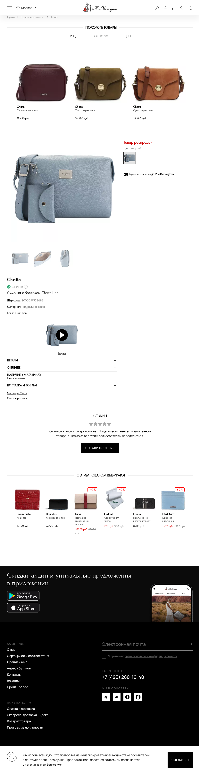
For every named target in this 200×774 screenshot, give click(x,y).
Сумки (11, 17)
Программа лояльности (25, 727)
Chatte (54, 17)
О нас (11, 649)
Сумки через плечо (32, 17)
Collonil (111, 518)
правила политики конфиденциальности (151, 656)
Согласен (180, 760)
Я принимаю (142, 656)
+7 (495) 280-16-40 (123, 677)
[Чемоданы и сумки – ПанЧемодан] (100, 7)
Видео (62, 353)
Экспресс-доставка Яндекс (27, 715)
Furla (81, 519)
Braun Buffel (24, 516)
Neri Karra (168, 518)
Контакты (14, 674)
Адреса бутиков (19, 668)
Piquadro (55, 516)
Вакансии (14, 681)
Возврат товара (19, 721)
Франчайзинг (17, 662)
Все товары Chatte (17, 393)
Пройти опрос (17, 687)
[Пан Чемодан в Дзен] (127, 697)
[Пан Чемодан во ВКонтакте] (117, 697)
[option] (42, 85)
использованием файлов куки (43, 764)
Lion (24, 313)
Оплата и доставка (21, 708)
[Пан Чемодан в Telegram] (106, 697)
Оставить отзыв (100, 448)
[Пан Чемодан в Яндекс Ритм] (138, 697)
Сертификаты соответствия (28, 656)
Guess (141, 518)
